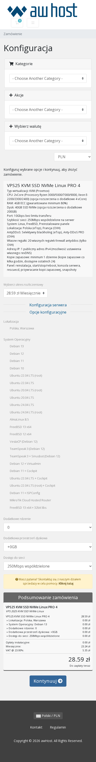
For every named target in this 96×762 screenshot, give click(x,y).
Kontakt (36, 727)
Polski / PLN (50, 715)
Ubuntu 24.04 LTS (21, 405)
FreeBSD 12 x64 (20, 434)
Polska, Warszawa (21, 328)
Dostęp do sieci (14, 557)
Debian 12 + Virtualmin (25, 463)
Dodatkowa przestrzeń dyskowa (25, 538)
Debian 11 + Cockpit (23, 471)
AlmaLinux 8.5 (19, 420)
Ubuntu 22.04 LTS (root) (25, 376)
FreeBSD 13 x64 (20, 427)
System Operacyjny (16, 339)
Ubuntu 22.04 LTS (21, 383)
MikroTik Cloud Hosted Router (30, 500)
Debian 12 (16, 353)
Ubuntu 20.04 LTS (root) (25, 390)
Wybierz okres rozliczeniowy (23, 284)
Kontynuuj (46, 681)
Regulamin (58, 727)
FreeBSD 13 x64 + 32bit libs (27, 507)
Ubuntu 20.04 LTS (21, 397)
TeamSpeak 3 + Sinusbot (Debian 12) (34, 456)
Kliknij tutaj (66, 583)
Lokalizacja (11, 321)
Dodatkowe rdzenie (17, 519)
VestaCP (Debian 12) (23, 441)
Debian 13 (16, 346)
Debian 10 (16, 368)
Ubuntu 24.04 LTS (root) (25, 412)
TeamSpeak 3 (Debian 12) (27, 449)
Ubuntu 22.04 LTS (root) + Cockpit (32, 486)
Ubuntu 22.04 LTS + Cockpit (28, 478)
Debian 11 (16, 361)
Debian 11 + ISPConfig (24, 493)
